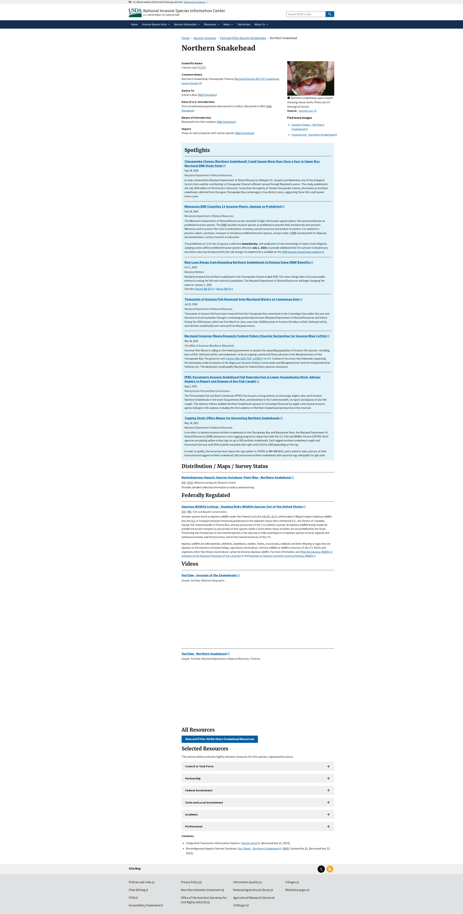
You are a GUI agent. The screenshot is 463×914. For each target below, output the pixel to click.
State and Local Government (204, 802)
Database (207, 95)
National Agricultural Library (251, 890)
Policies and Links (140, 882)
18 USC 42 (268, 516)
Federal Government (198, 790)
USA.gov (290, 882)
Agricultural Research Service (252, 898)
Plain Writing (137, 890)
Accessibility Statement (144, 905)
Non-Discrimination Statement (201, 890)
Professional (193, 826)
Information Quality (246, 882)
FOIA (132, 898)
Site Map (135, 869)
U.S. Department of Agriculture (161, 14)
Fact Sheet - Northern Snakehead (258, 848)
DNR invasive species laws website (301, 252)
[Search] (330, 14)
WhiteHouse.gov (296, 890)
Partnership (193, 778)
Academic (191, 814)
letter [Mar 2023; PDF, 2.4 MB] (244, 358)
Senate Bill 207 (203, 289)
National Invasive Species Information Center (184, 10)
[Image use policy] (288, 98)
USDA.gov (239, 905)
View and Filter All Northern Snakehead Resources (219, 739)
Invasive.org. (306, 110)
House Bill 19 (223, 289)
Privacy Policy (190, 882)
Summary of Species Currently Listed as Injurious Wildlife (281, 556)
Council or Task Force (199, 766)
